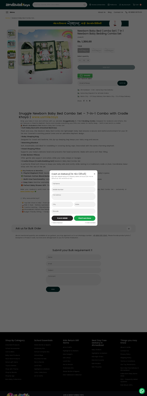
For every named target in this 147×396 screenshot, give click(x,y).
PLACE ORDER (62, 218)
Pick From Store (84, 218)
